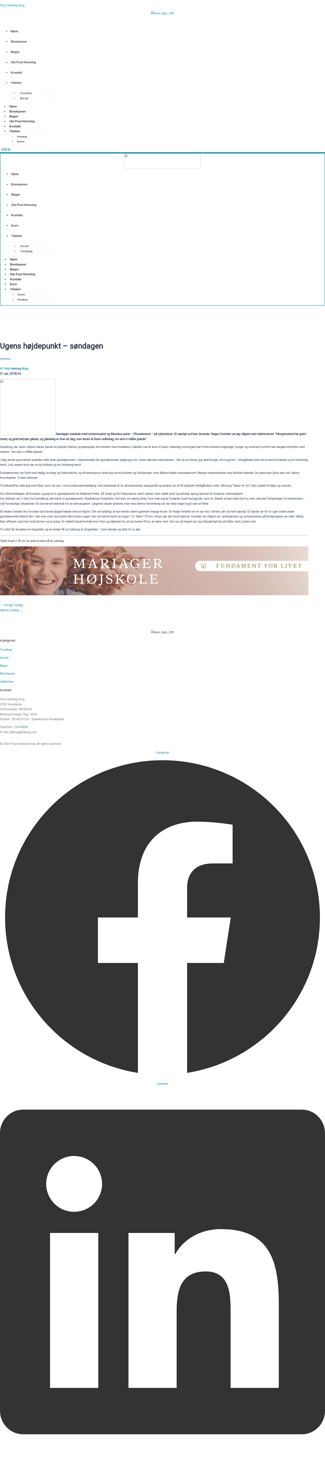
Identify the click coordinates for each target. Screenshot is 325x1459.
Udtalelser (7, 681)
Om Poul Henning (23, 62)
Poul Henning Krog (12, 5)
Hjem (14, 31)
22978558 (21, 727)
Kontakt (16, 72)
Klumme (5, 359)
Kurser (24, 98)
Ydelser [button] (14, 131)
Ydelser (16, 82)
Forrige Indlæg (11, 605)
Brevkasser (19, 41)
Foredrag (26, 93)
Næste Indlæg (11, 610)
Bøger (15, 52)
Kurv (14, 225)
